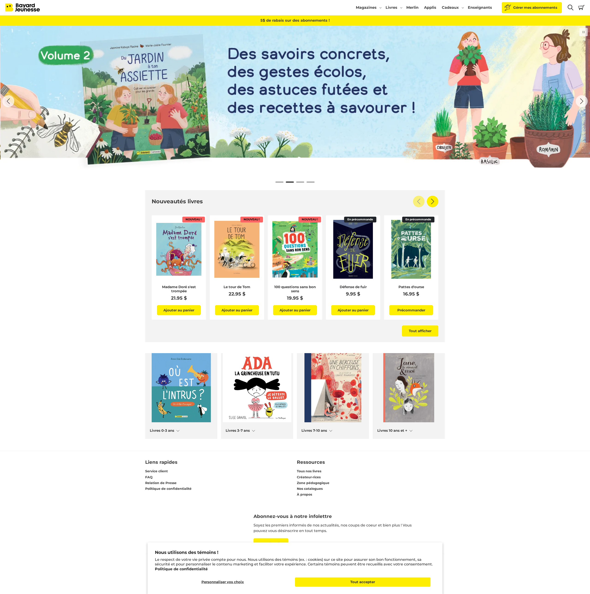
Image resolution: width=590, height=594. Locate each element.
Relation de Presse (161, 483)
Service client (156, 471)
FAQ (149, 477)
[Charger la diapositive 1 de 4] (279, 182)
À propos (304, 494)
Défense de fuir (353, 287)
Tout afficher (420, 331)
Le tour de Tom (237, 287)
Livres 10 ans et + (392, 431)
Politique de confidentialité (181, 569)
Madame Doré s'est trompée (179, 289)
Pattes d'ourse (411, 287)
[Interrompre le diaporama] (583, 32)
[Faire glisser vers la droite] (432, 201)
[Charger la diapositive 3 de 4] (300, 182)
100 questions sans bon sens (295, 289)
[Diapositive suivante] (582, 101)
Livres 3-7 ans (238, 431)
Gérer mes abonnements (535, 7)
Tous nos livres (309, 471)
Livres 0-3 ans (162, 431)
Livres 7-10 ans (314, 431)
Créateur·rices (309, 477)
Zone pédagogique (313, 483)
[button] (368, 7)
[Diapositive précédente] (8, 101)
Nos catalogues (310, 489)
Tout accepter (362, 582)
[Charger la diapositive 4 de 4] (310, 182)
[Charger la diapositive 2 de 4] (290, 182)
